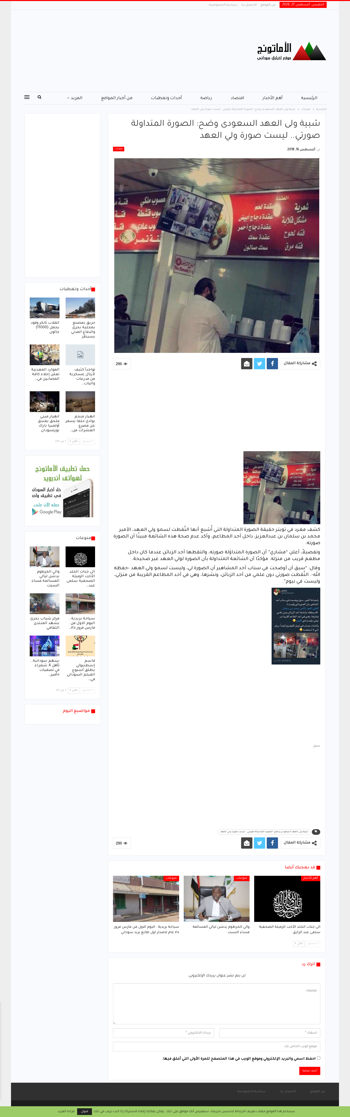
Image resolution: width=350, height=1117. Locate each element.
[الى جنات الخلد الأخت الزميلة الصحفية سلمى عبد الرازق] (287, 899)
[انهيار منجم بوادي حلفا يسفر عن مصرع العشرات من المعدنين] (80, 401)
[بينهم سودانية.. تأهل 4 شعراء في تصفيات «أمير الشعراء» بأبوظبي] (44, 646)
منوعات (119, 149)
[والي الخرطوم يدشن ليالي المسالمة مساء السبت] (217, 899)
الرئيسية (309, 98)
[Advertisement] (124, 51)
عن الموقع (268, 5)
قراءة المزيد (66, 1111)
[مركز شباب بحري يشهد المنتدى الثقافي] (44, 603)
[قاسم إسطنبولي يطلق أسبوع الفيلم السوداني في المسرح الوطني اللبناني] (80, 646)
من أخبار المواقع (116, 98)
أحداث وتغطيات (166, 98)
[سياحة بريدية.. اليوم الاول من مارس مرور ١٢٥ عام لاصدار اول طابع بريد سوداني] (146, 899)
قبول (84, 1111)
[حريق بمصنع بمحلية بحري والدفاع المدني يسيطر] (80, 308)
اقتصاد (237, 98)
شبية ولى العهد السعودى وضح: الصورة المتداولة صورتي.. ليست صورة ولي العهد (264, 832)
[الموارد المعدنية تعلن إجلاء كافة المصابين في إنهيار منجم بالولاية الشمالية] (44, 354)
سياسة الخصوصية (223, 5)
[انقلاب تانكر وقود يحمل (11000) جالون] (44, 308)
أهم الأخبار (273, 98)
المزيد (77, 98)
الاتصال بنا (249, 5)
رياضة (206, 98)
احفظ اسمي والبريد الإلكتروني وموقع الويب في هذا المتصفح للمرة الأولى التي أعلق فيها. (239, 1059)
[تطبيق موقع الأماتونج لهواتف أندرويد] (62, 491)
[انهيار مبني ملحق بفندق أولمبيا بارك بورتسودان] (44, 401)
